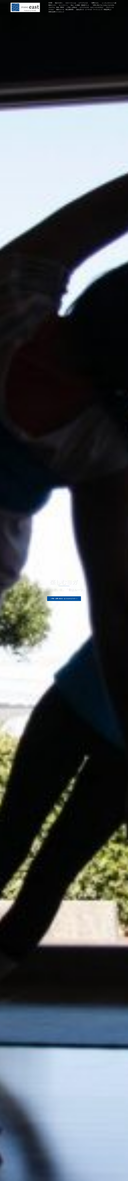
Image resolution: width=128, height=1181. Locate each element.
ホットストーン (63, 5)
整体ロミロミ (52, 5)
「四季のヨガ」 (95, 3)
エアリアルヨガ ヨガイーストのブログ (91, 7)
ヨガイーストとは (70, 3)
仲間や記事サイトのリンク (56, 12)
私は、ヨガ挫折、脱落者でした (80, 5)
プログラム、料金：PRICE (56, 7)
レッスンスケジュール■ (109, 3)
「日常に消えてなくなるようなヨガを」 (103, 5)
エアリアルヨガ (83, 3)
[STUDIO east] (25, 7)
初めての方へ (59, 3)
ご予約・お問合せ (72, 7)
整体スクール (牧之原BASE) (64, 9)
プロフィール (110, 7)
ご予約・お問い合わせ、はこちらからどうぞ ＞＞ (64, 598)
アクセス (51, 9)
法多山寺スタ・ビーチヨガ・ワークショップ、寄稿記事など (94, 9)
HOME (50, 3)
